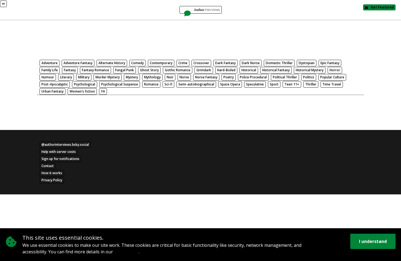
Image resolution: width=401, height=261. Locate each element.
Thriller (310, 84)
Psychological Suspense (119, 84)
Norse (184, 77)
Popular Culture (332, 77)
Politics (308, 77)
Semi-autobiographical (196, 84)
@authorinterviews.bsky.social (65, 144)
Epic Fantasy (330, 63)
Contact (47, 166)
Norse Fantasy (206, 77)
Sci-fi (168, 84)
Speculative (255, 84)
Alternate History (111, 63)
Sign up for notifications (60, 158)
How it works (51, 173)
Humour (47, 77)
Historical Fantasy (276, 70)
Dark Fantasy (225, 63)
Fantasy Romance (95, 70)
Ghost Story (149, 70)
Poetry (228, 77)
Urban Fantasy (52, 91)
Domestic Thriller (279, 63)
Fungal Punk (124, 70)
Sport (274, 84)
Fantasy (70, 70)
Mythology (152, 77)
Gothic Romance (177, 70)
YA (103, 91)
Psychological (84, 84)
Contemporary (161, 63)
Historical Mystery (310, 70)
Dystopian (307, 63)
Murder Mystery (107, 77)
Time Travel (331, 84)
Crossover (201, 63)
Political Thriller (285, 77)
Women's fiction (82, 91)
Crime (182, 63)
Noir (170, 77)
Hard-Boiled (226, 70)
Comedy (137, 63)
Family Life (49, 70)
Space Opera (230, 84)
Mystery (132, 77)
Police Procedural (253, 77)
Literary (66, 77)
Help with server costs (58, 151)
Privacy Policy (126, 252)
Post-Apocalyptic (54, 84)
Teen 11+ (292, 84)
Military (83, 77)
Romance (151, 84)
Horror (335, 70)
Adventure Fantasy (78, 63)
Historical (248, 70)
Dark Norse (251, 63)
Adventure (49, 63)
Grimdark (203, 70)
